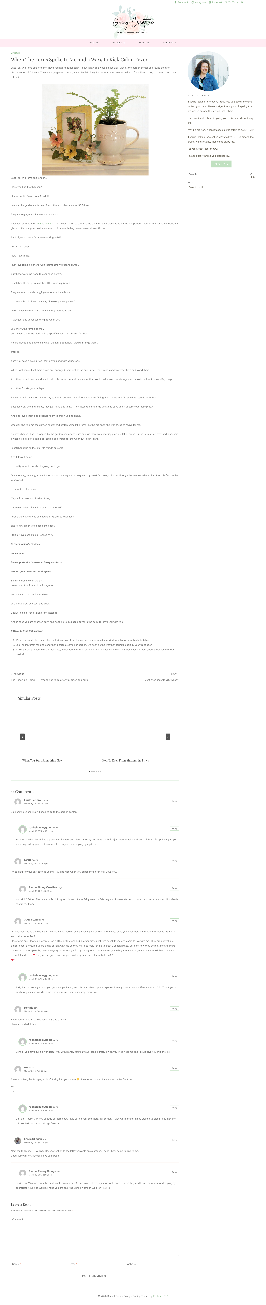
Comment (18, 1219)
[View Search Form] (242, 2)
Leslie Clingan (33, 1139)
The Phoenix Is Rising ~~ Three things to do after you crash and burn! (50, 677)
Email (73, 1264)
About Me (144, 43)
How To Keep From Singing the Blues (125, 760)
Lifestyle (15, 53)
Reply (174, 801)
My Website (118, 43)
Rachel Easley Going (42, 1171)
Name (16, 1264)
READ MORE (221, 164)
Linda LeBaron (33, 800)
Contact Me (170, 43)
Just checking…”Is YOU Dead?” (162, 677)
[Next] (168, 737)
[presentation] (55, 729)
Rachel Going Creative (43, 887)
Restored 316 (160, 1296)
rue (26, 1067)
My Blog (94, 43)
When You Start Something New (42, 760)
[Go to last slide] (22, 737)
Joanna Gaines (44, 223)
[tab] (89, 771)
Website (131, 1264)
